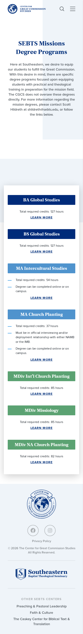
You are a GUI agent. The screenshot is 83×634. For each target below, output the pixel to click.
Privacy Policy (41, 541)
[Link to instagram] (50, 530)
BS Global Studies (42, 234)
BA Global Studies (41, 200)
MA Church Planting (41, 314)
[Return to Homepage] (41, 504)
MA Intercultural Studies (41, 268)
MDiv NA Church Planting (41, 444)
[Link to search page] (62, 8)
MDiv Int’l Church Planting (41, 376)
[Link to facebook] (33, 530)
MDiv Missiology (41, 410)
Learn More (41, 217)
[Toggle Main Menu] (72, 9)
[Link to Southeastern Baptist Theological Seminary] (41, 579)
